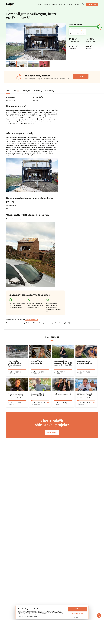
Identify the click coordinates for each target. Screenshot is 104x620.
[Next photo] (64, 41)
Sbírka (8, 91)
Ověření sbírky (49, 91)
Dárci (16, 91)
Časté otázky (37, 91)
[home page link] (10, 4)
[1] (11, 64)
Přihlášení (77, 4)
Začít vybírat (92, 4)
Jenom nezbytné (77, 613)
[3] (33, 64)
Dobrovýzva (26, 91)
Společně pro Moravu (31, 319)
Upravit (76, 617)
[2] (22, 64)
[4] (44, 64)
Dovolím (77, 608)
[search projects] (83, 4)
